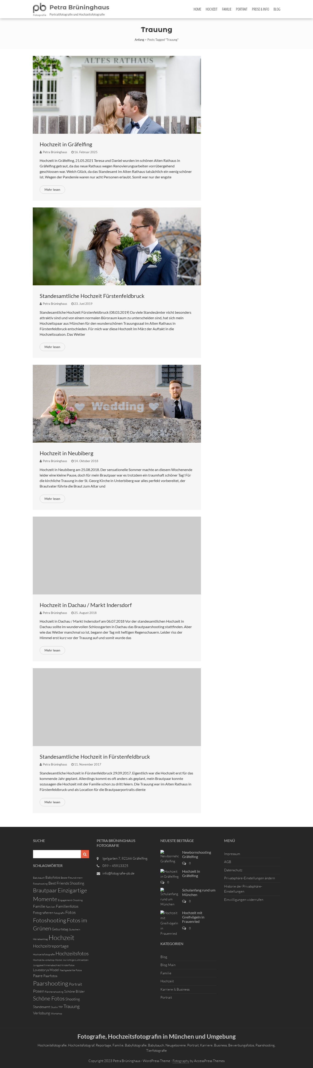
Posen (38, 991)
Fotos (70, 912)
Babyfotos (52, 877)
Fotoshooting (49, 920)
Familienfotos (67, 906)
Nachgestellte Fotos (71, 970)
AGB (227, 862)
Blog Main (168, 965)
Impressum (232, 854)
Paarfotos (50, 976)
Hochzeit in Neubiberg (66, 453)
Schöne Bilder (74, 991)
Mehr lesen (52, 189)
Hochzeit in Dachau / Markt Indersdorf (86, 605)
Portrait (241, 9)
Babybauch (39, 877)
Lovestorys (41, 970)
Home (197, 9)
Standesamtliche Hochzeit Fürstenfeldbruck (92, 295)
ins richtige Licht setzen (75, 960)
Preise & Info (260, 9)
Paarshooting (50, 983)
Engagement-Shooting (70, 900)
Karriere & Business (174, 989)
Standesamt (41, 1007)
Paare (38, 975)
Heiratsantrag (40, 939)
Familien (50, 906)
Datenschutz (233, 870)
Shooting (72, 999)
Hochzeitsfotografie (44, 954)
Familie (226, 9)
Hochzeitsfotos (72, 953)
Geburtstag (60, 929)
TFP (60, 1007)
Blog (277, 9)
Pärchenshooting (54, 991)
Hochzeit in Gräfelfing (66, 144)
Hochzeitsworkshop (44, 960)
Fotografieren (43, 912)
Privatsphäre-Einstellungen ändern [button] (249, 878)
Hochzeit (211, 9)
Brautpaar (45, 890)
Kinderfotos (67, 965)
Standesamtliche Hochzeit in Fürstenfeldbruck (95, 756)
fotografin (59, 913)
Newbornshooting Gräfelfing (196, 854)
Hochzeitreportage (51, 946)
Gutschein (74, 929)
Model (54, 970)
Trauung (71, 1006)
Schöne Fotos (49, 998)
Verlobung (41, 1013)
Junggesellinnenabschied (47, 965)
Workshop (56, 1013)
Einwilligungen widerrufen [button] (243, 899)
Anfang (139, 39)
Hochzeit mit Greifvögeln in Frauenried (193, 917)
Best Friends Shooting (66, 883)
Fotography (181, 1061)
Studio (54, 1007)
